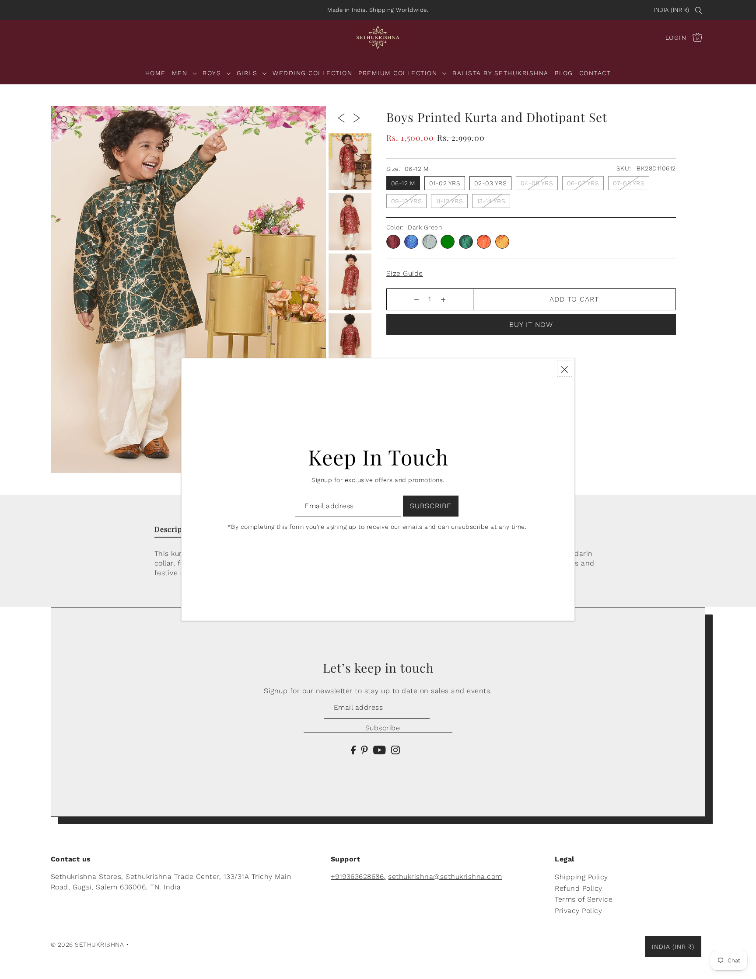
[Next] (356, 117)
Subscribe (382, 728)
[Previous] (341, 117)
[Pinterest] (364, 749)
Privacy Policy (578, 910)
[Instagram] (395, 749)
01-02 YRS (445, 183)
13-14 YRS (491, 201)
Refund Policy (578, 888)
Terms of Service (583, 899)
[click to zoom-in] (64, 120)
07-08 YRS (629, 183)
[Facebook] (353, 749)
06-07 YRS (583, 183)
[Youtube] (379, 749)
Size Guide (404, 273)
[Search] (699, 10)
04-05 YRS (537, 183)
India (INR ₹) (672, 10)
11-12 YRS (449, 201)
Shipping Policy (581, 877)
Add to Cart (574, 299)
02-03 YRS (490, 183)
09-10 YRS (406, 201)
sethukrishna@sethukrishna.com (445, 876)
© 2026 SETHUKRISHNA (87, 944)
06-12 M (403, 183)
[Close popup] (564, 369)
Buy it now (531, 324)
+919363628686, (358, 876)
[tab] (176, 531)
